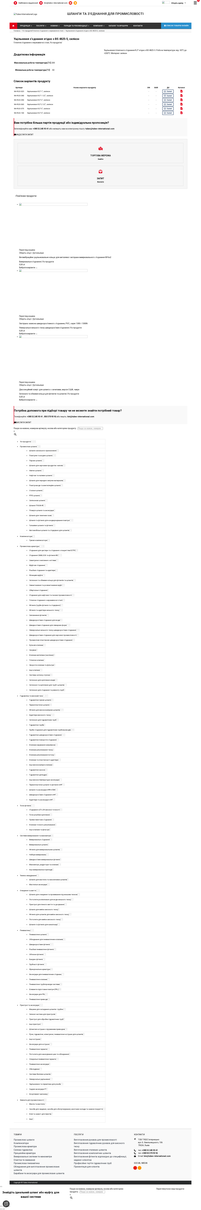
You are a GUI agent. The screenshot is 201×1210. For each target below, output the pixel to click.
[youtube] (135, 1168)
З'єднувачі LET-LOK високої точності (44, 810)
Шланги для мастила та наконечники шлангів (48, 880)
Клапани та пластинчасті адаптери (43, 760)
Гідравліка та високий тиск (31, 696)
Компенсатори (26, 536)
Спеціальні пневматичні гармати (42, 1059)
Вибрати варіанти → (28, 267)
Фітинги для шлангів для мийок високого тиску (49, 914)
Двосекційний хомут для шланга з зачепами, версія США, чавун (49, 389)
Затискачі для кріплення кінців (42, 680)
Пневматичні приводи (38, 999)
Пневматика (25, 930)
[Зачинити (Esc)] (9, 1206)
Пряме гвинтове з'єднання (40, 820)
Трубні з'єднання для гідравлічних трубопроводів (50, 730)
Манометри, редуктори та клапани (43, 865)
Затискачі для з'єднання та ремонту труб (46, 690)
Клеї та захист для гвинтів (40, 1114)
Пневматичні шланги (37, 934)
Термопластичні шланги (39, 705)
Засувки (32, 650)
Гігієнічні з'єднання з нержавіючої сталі (31, 42)
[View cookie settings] (6, 1203)
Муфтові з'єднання (37, 565)
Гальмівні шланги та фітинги (41, 525)
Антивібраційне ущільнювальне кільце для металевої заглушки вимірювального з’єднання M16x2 (65, 257)
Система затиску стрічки (39, 675)
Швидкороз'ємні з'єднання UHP (42, 795)
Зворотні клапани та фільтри (41, 665)
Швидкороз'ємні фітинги (39, 944)
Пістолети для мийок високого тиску (44, 919)
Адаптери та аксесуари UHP (41, 800)
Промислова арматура (29, 546)
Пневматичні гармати (38, 1049)
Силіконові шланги (37, 500)
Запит (169, 91)
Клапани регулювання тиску (41, 750)
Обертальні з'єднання (38, 590)
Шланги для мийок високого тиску (43, 909)
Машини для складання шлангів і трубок (46, 1009)
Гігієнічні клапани (36, 660)
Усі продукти (55, 42)
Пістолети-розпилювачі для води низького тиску (50, 900)
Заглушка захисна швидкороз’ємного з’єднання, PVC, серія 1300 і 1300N (53, 323)
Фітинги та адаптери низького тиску (44, 610)
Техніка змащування (28, 876)
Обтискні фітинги (36, 954)
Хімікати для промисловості (32, 1100)
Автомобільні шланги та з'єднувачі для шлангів (49, 530)
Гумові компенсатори (38, 540)
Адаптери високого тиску (40, 715)
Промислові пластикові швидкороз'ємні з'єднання (50, 640)
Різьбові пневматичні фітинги (41, 949)
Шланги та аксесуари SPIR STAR (42, 790)
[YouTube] (71, 3)
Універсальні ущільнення (39, 1079)
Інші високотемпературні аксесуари (44, 780)
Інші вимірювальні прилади (40, 870)
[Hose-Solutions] (76, 3)
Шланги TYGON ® (36, 505)
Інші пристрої (34, 1024)
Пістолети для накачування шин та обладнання (49, 1054)
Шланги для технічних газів (40, 515)
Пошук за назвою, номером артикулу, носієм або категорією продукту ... (46, 428)
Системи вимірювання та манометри (35, 836)
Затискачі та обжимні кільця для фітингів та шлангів (51, 580)
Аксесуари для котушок (39, 1044)
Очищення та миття (28, 891)
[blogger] (139, 1168)
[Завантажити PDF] (181, 91)
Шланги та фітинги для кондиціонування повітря (49, 520)
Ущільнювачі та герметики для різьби (45, 1084)
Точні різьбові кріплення (39, 815)
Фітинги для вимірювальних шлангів (44, 850)
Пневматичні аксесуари (39, 1064)
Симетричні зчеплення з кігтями (42, 560)
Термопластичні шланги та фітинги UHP (45, 785)
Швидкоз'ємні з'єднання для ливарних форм (48, 625)
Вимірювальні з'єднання (39, 840)
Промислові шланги (28, 447)
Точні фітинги (25, 806)
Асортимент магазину (38, 1094)
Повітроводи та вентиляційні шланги (44, 485)
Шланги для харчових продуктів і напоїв (46, 465)
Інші (31, 1119)
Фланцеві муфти (36, 575)
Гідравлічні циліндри (38, 775)
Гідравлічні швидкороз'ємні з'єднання (45, 735)
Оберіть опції (25, 253)
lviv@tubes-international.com (55, 3)
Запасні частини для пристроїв (42, 1014)
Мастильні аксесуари (38, 885)
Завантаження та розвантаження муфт (45, 585)
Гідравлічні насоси (37, 770)
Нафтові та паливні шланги (40, 475)
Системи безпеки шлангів (39, 1074)
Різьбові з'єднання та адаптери (42, 570)
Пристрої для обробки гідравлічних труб (46, 1019)
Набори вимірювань (37, 855)
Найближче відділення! (28, 3)
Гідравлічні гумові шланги (40, 700)
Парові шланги (35, 461)
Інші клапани (34, 670)
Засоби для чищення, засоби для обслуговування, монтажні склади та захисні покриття (66, 1109)
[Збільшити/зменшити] (1, 1206)
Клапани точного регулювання (42, 825)
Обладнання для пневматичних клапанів (46, 939)
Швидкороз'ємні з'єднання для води (44, 620)
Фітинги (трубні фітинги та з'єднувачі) (44, 605)
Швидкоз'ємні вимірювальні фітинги (44, 860)
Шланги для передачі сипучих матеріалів (46, 480)
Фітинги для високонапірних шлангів (44, 710)
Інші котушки (34, 1039)
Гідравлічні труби (36, 725)
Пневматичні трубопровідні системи (44, 984)
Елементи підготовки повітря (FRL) (44, 989)
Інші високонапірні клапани (40, 765)
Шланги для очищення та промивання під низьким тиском (53, 894)
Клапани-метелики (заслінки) (41, 655)
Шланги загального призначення (42, 451)
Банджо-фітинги (36, 959)
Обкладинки (34, 1069)
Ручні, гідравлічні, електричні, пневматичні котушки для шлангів (56, 1034)
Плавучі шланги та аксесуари (41, 510)
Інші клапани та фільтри (39, 830)
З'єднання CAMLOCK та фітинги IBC (43, 555)
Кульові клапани (36, 645)
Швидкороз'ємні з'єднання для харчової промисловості (53, 635)
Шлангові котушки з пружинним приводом (47, 1029)
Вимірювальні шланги (38, 845)
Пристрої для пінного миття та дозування (46, 904)
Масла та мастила (37, 1104)
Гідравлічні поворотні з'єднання (42, 740)
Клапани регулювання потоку (41, 755)
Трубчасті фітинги (36, 964)
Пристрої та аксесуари (29, 1005)
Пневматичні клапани (38, 979)
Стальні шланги (35, 490)
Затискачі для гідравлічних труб (42, 720)
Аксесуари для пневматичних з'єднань (45, 974)
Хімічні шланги (35, 471)
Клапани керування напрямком (42, 745)
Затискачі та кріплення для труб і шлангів (46, 685)
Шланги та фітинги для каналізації (43, 925)
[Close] (1, 1186)
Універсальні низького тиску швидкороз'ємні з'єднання (52, 630)
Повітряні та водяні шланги (40, 456)
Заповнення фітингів (37, 615)
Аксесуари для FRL (37, 994)
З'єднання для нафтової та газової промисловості (50, 595)
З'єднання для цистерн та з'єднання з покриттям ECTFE (52, 550)
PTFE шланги (34, 496)
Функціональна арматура (39, 969)
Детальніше (38, 253)
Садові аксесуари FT (37, 1089)
